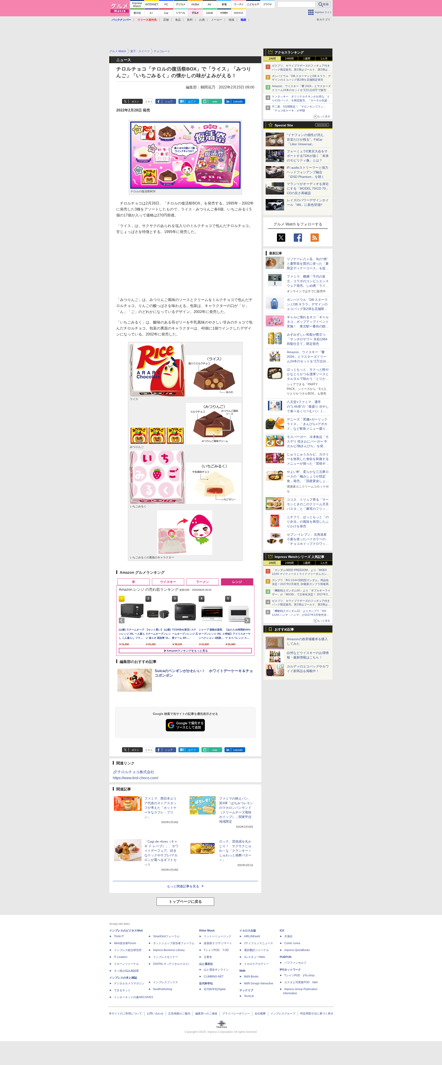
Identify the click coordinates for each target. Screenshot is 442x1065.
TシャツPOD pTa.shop (299, 975)
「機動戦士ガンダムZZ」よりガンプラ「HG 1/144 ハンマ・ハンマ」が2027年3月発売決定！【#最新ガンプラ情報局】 (299, 614)
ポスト (135, 101)
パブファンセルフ (295, 962)
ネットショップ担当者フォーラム (174, 943)
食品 (178, 19)
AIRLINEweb (252, 936)
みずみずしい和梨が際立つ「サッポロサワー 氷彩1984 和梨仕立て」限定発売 (307, 339)
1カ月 (324, 58)
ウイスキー (168, 582)
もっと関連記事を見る (183, 886)
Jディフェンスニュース (258, 943)
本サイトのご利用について (125, 1013)
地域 (231, 19)
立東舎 (208, 957)
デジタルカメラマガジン (129, 983)
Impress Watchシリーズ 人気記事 (299, 557)
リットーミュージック (217, 936)
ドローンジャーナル (126, 964)
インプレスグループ (282, 1013)
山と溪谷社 (206, 964)
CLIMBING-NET (214, 976)
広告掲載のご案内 (179, 1013)
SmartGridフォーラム (166, 936)
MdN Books (251, 976)
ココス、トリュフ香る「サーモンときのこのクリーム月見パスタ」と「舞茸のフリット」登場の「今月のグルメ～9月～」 (308, 509)
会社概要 (260, 1013)
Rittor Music (207, 930)
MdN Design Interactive (258, 983)
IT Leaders (120, 957)
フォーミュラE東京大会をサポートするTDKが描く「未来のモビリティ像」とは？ (308, 155)
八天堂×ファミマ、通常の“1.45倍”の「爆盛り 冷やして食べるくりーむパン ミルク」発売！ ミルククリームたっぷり (308, 411)
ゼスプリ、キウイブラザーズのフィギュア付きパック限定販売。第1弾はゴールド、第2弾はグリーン (301, 69)
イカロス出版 (247, 930)
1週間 (306, 58)
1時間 (272, 58)
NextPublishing (162, 989)
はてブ (192, 101)
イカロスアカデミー (256, 964)
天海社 (288, 936)
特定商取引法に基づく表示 (316, 1013)
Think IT (119, 936)
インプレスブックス (165, 982)
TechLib (249, 996)
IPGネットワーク (290, 969)
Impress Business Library (169, 950)
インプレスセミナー (165, 957)
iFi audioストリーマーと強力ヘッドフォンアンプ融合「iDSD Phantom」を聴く (307, 172)
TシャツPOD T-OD (216, 950)
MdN (242, 970)
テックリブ (246, 990)
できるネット (122, 990)
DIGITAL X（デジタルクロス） (172, 964)
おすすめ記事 (284, 629)
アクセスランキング (289, 52)
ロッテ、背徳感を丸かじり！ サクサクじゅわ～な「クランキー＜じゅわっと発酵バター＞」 (235, 851)
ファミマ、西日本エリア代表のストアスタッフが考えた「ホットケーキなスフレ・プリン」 (160, 808)
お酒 (202, 19)
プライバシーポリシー (236, 1013)
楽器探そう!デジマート (218, 943)
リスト (149, 101)
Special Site (284, 125)
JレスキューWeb (254, 957)
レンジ (237, 582)
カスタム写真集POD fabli (301, 982)
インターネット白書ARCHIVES (133, 997)
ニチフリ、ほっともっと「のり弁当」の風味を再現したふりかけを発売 (308, 521)
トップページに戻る (185, 901)
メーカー (216, 19)
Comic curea (292, 943)
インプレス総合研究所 (128, 950)
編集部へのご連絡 (206, 1013)
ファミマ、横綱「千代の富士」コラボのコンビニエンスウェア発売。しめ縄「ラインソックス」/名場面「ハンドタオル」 (308, 286)
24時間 (289, 58)
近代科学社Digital (215, 989)
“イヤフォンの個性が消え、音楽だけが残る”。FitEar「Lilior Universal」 (307, 139)
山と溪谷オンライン (216, 969)
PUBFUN (285, 957)
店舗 (166, 19)
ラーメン (202, 582)
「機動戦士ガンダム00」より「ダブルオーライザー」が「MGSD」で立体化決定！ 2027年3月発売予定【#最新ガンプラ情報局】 (301, 594)
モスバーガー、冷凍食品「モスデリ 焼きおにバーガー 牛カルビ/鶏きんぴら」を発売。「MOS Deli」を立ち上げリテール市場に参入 (308, 446)
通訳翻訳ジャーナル (256, 950)
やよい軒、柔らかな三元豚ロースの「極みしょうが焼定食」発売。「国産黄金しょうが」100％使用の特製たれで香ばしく (308, 481)
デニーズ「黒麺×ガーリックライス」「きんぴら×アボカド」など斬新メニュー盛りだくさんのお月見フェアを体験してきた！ (308, 428)
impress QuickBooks (297, 950)
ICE (282, 930)
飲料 (190, 19)
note (214, 101)
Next (248, 620)
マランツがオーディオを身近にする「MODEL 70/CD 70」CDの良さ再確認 (308, 188)
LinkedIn (238, 101)
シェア (169, 101)
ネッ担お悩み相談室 (126, 970)
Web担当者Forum (125, 943)
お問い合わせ (155, 1013)
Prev (122, 620)
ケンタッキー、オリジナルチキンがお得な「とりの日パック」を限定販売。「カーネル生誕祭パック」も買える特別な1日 (301, 100)
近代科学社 (206, 983)
